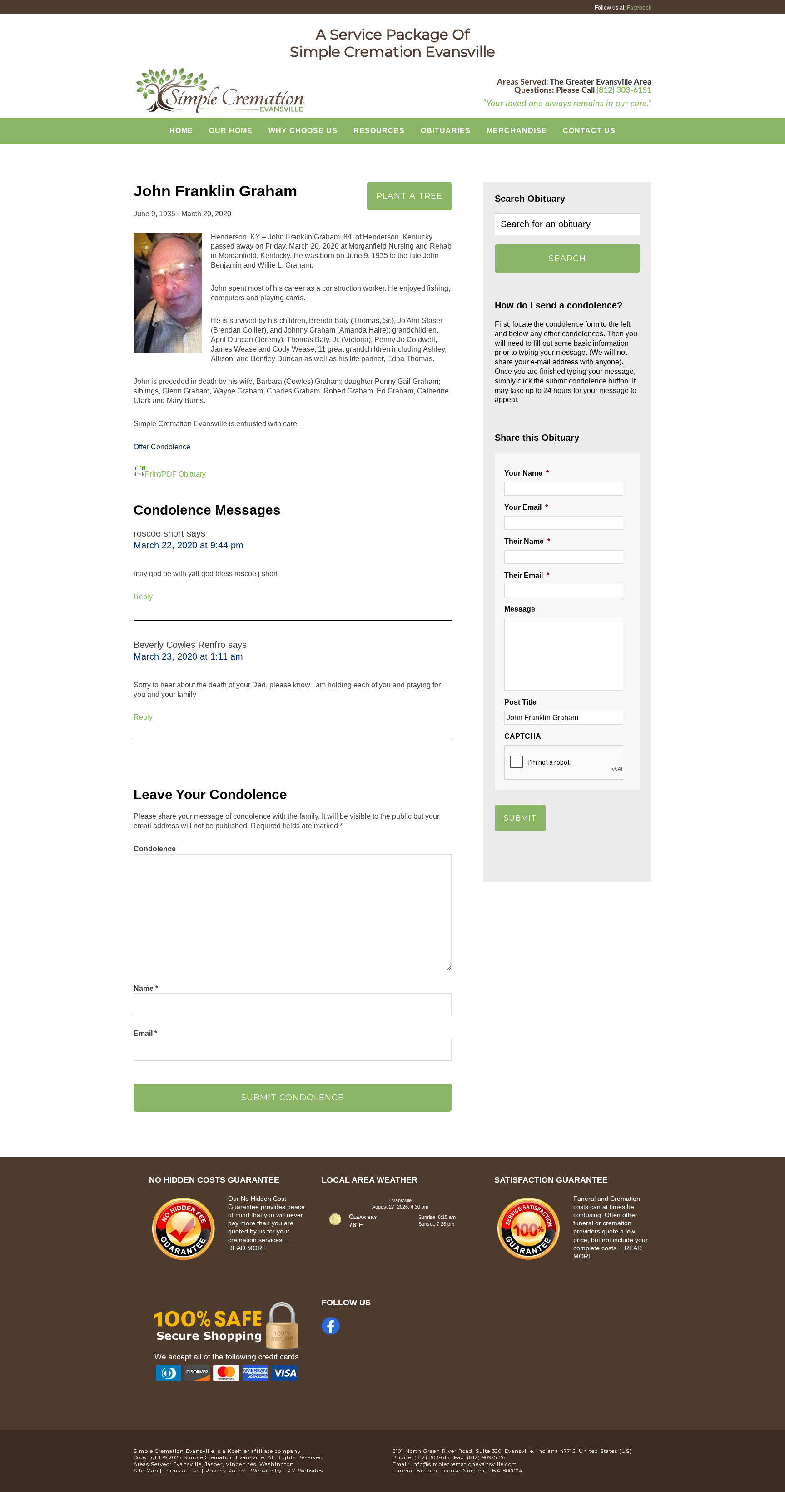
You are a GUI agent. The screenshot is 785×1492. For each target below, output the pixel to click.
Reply (143, 597)
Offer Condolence (162, 447)
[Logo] (220, 112)
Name (146, 988)
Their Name (527, 541)
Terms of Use (182, 1470)
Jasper (214, 1464)
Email (145, 1033)
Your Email (526, 507)
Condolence (155, 849)
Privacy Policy (225, 1470)
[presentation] (573, 763)
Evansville (187, 1464)
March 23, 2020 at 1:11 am (188, 656)
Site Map (146, 1470)
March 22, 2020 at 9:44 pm (188, 545)
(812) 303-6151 (623, 90)
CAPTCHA (522, 736)
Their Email (526, 575)
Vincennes (241, 1464)
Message (519, 609)
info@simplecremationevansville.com (464, 1464)
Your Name (526, 473)
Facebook (639, 8)
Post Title (520, 702)
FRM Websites (303, 1470)
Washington (276, 1464)
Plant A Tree (409, 196)
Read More (247, 1248)
